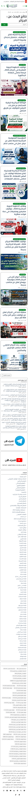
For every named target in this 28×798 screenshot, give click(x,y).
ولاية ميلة (23, 654)
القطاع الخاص (22, 274)
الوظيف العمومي (21, 100)
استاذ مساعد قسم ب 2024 (9, 668)
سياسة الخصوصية (17, 785)
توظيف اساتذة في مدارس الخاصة (19, 683)
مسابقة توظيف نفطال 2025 (20, 763)
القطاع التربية (22, 496)
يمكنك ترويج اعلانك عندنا (19, 787)
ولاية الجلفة (23, 552)
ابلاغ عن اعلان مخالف (8, 787)
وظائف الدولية (22, 65)
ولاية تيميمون (22, 610)
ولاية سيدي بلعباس (20, 627)
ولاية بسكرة (22, 581)
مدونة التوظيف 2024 (21, 737)
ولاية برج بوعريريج (21, 578)
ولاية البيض (23, 547)
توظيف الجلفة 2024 (7, 688)
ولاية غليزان (23, 643)
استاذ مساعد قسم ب (21, 668)
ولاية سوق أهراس (21, 625)
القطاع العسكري (21, 503)
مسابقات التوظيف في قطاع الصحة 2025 (17, 756)
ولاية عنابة (23, 629)
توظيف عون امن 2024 (21, 702)
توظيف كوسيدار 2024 (21, 710)
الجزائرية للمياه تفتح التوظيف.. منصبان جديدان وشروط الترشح (15, 37)
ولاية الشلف (23, 554)
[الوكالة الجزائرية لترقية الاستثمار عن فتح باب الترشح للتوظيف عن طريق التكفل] (14, 123)
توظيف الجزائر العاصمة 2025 (9, 685)
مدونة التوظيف (7, 734)
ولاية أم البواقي (21, 534)
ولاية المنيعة (22, 565)
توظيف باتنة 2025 (6, 698)
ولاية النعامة (22, 567)
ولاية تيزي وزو (22, 605)
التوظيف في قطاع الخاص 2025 (19, 676)
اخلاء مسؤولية (9, 785)
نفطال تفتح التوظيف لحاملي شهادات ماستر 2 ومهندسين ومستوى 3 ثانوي (13, 405)
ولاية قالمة (23, 645)
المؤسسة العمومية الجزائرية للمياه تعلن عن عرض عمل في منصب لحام (15, 140)
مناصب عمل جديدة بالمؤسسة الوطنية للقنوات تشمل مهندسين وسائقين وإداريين (14, 427)
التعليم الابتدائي (20, 483)
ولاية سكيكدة (22, 623)
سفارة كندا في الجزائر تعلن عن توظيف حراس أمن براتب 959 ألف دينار (14, 314)
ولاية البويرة (22, 545)
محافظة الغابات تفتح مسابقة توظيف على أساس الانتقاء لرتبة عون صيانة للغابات (14, 390)
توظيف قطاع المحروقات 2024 (19, 707)
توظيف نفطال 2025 (10, 712)
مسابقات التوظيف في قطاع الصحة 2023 (18, 751)
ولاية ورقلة (23, 656)
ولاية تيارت (23, 601)
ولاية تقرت (23, 592)
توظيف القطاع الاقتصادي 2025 (19, 695)
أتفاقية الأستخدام (7, 782)
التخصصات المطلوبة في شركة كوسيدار (18, 671)
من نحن (23, 782)
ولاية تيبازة (23, 603)
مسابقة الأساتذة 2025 (18, 512)
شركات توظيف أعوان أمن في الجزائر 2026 (17, 729)
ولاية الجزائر (23, 550)
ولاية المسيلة (22, 561)
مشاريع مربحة (22, 521)
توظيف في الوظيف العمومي (19, 705)
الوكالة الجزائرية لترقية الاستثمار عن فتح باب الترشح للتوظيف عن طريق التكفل (14, 106)
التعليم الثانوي (21, 485)
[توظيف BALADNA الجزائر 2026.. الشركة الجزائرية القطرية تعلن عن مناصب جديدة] (14, 262)
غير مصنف (23, 516)
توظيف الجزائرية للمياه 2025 (20, 688)
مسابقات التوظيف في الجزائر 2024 (18, 749)
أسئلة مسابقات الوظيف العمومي (17, 479)
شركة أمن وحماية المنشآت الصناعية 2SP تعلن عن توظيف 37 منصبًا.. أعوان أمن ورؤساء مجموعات (13, 400)
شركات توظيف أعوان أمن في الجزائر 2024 (17, 724)
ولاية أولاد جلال (22, 536)
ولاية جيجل (23, 614)
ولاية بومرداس (22, 587)
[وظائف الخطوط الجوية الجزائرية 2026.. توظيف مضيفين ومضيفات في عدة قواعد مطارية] (14, 226)
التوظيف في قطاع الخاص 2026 (19, 678)
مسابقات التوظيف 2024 (8, 739)
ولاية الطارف (22, 556)
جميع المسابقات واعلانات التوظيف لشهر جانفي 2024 (15, 717)
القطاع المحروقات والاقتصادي (19, 32)
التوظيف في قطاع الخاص (20, 673)
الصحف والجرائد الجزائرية (19, 494)
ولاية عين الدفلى (21, 632)
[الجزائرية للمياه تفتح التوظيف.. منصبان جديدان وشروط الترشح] (14, 52)
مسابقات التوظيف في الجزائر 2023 (18, 746)
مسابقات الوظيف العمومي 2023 (19, 758)
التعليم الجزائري (22, 481)
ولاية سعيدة (22, 621)
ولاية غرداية (23, 641)
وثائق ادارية (23, 527)
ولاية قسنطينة (22, 647)
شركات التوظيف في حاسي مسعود (18, 719)
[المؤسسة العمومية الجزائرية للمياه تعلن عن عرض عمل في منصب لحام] (14, 156)
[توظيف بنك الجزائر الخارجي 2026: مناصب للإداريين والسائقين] (14, 363)
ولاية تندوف (23, 598)
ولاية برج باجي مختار (20, 576)
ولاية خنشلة (23, 616)
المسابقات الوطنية (21, 507)
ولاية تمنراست (22, 596)
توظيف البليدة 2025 (21, 685)
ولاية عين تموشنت (21, 634)
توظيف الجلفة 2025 (21, 690)
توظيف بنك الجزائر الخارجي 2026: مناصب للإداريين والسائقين (14, 347)
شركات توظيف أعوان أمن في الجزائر (18, 722)
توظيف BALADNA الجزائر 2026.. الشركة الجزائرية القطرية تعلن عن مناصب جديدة (15, 245)
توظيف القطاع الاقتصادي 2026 (19, 698)
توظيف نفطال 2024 (21, 712)
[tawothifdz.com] (12, 6)
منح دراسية (23, 523)
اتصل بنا (14, 782)
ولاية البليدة (22, 543)
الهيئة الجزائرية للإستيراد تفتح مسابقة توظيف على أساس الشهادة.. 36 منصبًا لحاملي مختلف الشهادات (15, 174)
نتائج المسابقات (22, 525)
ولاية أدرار (23, 532)
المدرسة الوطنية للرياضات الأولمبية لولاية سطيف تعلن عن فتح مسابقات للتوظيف (15, 385)
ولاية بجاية (23, 574)
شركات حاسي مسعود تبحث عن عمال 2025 (17, 732)
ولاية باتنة (23, 572)
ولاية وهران (23, 658)
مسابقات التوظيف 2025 (20, 741)
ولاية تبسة (23, 590)
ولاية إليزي (23, 539)
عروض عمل (23, 12)
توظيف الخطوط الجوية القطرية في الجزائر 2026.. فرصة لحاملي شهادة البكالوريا (15, 71)
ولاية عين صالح (22, 636)
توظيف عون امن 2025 (9, 702)
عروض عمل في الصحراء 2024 (20, 734)
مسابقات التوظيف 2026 (20, 744)
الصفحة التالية (6, 375)
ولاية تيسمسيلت (21, 607)
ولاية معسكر (22, 652)
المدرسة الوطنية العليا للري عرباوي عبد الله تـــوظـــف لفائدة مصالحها (14, 415)
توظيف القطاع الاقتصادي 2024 (19, 693)
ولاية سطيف (22, 618)
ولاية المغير (23, 563)
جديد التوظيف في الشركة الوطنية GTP (18, 715)
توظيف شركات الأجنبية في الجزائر (19, 700)
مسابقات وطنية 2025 (21, 168)
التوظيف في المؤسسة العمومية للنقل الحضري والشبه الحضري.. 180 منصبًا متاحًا (15, 410)
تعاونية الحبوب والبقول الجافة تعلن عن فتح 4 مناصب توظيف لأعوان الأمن (14, 419)
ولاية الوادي (23, 570)
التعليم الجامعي (20, 487)
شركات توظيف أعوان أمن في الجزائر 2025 (17, 727)
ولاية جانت (23, 612)
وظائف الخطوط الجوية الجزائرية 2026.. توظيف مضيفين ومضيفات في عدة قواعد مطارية (14, 210)
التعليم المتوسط (20, 490)
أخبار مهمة (23, 476)
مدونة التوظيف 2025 (8, 737)
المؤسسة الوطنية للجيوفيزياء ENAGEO (18, 681)
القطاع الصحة (22, 501)
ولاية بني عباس (22, 585)
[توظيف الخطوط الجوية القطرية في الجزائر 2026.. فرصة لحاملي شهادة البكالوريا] (14, 88)
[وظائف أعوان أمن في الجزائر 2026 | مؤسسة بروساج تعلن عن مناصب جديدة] (14, 297)
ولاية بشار (23, 583)
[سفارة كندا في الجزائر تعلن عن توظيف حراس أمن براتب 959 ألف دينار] (14, 330)
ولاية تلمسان (22, 594)
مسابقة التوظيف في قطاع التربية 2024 (18, 761)
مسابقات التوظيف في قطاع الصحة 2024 (17, 754)
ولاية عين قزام (22, 638)
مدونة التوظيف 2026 (21, 739)
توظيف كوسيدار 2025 (9, 710)
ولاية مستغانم (22, 649)
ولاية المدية (23, 558)
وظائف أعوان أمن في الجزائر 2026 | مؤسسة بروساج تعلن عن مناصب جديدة (16, 281)
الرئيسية (23, 492)
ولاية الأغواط (22, 541)
